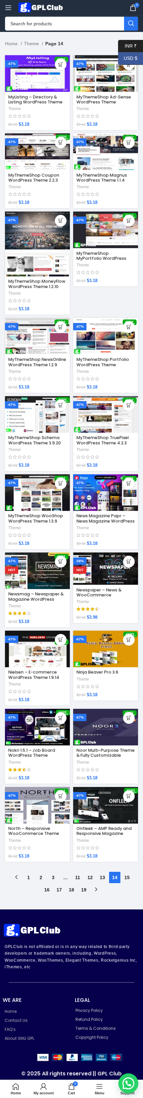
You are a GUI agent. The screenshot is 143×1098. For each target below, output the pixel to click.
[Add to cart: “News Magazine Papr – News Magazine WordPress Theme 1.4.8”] (129, 483)
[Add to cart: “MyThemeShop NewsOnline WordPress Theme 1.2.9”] (61, 327)
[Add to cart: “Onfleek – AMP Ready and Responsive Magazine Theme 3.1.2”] (129, 796)
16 (47, 889)
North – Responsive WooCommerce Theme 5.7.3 (33, 833)
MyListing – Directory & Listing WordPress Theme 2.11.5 (35, 102)
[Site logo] (41, 7)
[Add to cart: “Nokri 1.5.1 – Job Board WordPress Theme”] (61, 718)
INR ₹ (127, 46)
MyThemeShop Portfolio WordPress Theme (102, 362)
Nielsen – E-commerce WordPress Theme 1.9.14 (33, 674)
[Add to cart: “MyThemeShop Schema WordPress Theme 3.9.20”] (61, 405)
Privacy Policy (89, 1010)
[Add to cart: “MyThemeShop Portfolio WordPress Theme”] (129, 327)
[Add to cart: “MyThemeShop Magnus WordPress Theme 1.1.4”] (129, 142)
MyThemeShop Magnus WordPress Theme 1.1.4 (101, 177)
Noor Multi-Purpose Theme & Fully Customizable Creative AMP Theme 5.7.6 (105, 755)
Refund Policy (89, 1019)
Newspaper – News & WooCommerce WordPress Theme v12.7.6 (103, 595)
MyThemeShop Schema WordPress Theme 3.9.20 (34, 440)
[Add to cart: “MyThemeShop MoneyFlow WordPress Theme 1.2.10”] (61, 221)
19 (83, 889)
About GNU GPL (19, 1038)
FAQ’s (10, 1029)
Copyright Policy (91, 1037)
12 (90, 877)
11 (77, 877)
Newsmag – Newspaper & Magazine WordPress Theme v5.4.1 (36, 599)
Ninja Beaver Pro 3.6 (97, 672)
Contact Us (16, 1020)
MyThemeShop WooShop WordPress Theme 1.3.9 (35, 518)
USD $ (127, 58)
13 (102, 877)
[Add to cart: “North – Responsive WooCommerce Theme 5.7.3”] (61, 796)
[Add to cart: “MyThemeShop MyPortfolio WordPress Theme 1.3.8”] (129, 221)
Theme (32, 43)
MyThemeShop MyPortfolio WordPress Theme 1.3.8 (101, 258)
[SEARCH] (131, 24)
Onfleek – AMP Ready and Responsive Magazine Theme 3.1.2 (104, 833)
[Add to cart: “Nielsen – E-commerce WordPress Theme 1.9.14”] (61, 640)
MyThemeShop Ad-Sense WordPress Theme (103, 99)
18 (71, 889)
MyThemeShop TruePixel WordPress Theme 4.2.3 (102, 440)
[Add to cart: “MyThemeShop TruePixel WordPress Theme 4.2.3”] (129, 405)
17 (59, 889)
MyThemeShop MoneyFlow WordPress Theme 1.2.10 (36, 283)
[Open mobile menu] (8, 7)
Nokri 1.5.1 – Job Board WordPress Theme (31, 752)
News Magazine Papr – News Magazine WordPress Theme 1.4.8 (105, 521)
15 (127, 877)
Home (12, 43)
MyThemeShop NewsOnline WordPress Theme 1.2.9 (37, 362)
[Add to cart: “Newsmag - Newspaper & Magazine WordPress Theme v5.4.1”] (61, 561)
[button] (128, 1083)
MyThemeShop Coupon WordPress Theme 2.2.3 (33, 177)
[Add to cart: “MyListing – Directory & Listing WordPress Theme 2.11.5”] (61, 64)
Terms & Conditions (95, 1028)
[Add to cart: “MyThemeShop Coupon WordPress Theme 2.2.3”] (61, 142)
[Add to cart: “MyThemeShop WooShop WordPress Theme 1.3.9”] (61, 483)
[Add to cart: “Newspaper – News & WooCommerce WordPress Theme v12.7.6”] (129, 561)
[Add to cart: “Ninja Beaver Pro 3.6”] (129, 640)
